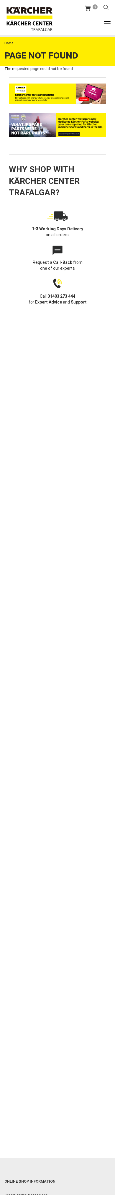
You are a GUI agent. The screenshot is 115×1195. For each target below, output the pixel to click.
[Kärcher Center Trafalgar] (29, 17)
